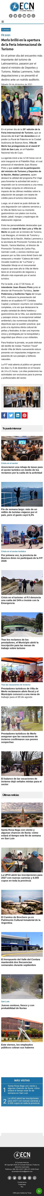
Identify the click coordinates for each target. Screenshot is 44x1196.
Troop (29, 1193)
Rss (22, 1187)
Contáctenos (22, 1182)
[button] (6, 397)
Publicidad (22, 1184)
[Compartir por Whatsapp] (39, 1191)
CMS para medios (19, 1193)
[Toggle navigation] (2, 22)
